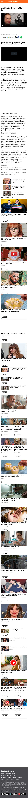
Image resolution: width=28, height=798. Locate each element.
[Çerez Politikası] (4, 790)
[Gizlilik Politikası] (11, 789)
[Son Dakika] (14, 1)
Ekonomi (20, 777)
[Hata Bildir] (6, 791)
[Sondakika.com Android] (13, 794)
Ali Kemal (5, 84)
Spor (2, 779)
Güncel (9, 777)
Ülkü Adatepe (17, 67)
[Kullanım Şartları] (4, 789)
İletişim (10, 775)
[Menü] (2, 1)
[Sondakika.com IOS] (5, 794)
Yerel (12, 779)
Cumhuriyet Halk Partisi (8, 72)
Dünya (14, 777)
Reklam (7, 775)
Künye (13, 775)
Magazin (7, 779)
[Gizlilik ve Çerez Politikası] (21, 789)
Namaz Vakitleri (4, 780)
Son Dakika (3, 777)
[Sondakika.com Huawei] (22, 794)
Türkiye (21, 144)
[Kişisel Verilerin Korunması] (13, 790)
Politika (17, 779)
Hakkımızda (3, 775)
